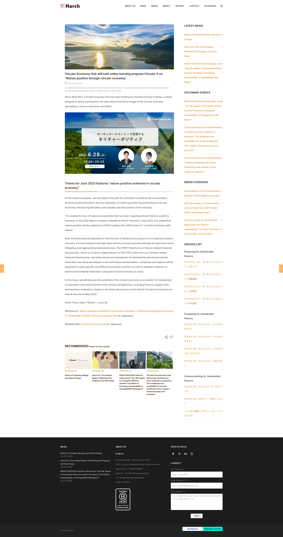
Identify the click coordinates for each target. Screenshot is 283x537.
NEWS (143, 5)
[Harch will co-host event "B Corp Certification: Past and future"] (2, 268)
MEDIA (154, 5)
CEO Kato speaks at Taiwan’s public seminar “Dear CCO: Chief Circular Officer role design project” (201, 208)
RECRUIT (180, 5)
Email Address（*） (179, 480)
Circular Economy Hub (93, 324)
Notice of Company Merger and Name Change (81, 453)
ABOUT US (130, 5)
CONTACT (194, 5)
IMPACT (167, 5)
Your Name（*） (178, 469)
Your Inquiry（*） (178, 491)
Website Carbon (212, 528)
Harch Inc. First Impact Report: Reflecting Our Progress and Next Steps (200, 51)
